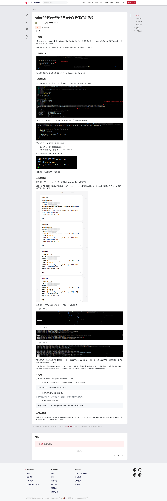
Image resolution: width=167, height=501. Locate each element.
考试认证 (54, 484)
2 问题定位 (138, 18)
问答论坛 (29, 477)
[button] (112, 2)
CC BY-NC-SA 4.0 (69, 426)
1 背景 (136, 15)
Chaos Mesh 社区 (32, 484)
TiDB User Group (81, 473)
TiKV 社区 (29, 481)
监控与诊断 (46, 27)
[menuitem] (84, 2)
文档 (96, 2)
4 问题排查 (138, 25)
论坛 (101, 2)
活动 (117, 2)
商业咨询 (90, 2)
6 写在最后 (138, 31)
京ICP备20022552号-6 (53, 498)
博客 (106, 2)
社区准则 (78, 481)
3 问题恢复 (138, 22)
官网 (84, 2)
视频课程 (54, 481)
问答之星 (78, 477)
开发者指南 (54, 492)
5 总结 (136, 28)
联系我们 (78, 484)
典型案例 (54, 488)
